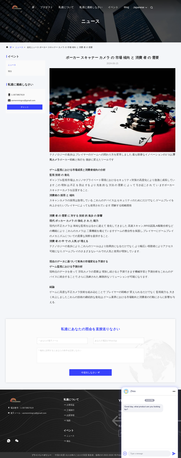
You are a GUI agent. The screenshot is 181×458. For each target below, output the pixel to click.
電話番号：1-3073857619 (22, 408)
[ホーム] (17, 7)
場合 (10, 71)
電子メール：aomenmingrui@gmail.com (28, 413)
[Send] (174, 453)
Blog (126, 7)
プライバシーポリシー (41, 455)
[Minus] (174, 391)
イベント (113, 7)
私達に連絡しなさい (90, 7)
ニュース (19, 47)
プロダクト (46, 7)
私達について (66, 7)
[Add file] (125, 453)
